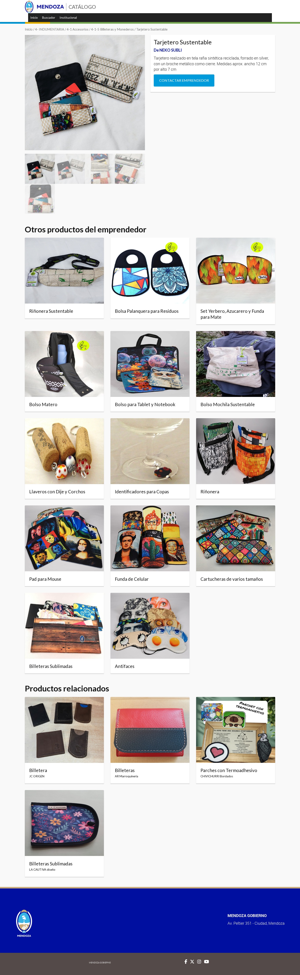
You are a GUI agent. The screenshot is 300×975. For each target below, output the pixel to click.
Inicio (34, 17)
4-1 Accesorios (78, 29)
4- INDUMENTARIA (49, 29)
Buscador (48, 17)
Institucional (68, 17)
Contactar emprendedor (184, 80)
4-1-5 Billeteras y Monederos (112, 29)
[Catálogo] (44, 7)
